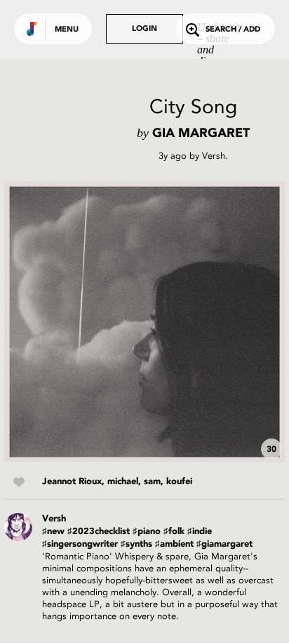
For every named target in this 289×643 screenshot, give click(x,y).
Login (144, 29)
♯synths (136, 544)
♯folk (173, 531)
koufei (179, 481)
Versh (213, 155)
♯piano (147, 531)
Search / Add (233, 30)
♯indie (199, 531)
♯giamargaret (224, 544)
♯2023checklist (98, 531)
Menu (67, 30)
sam (152, 481)
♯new (53, 531)
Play (144, 322)
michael (122, 481)
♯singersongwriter (80, 544)
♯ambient (174, 544)
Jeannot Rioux (72, 481)
